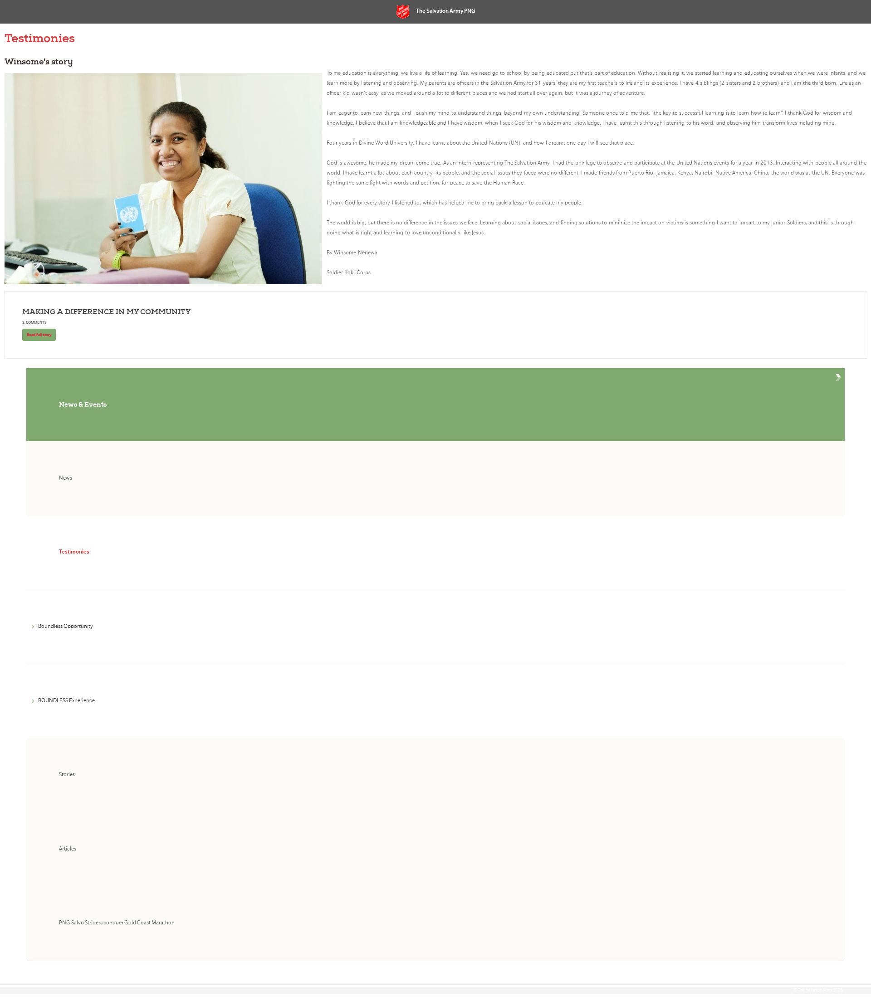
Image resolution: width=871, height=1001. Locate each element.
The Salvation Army (815, 990)
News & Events (83, 404)
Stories (67, 774)
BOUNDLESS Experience (66, 701)
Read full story (39, 335)
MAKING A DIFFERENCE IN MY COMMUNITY (106, 311)
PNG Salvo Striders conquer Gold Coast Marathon (117, 923)
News (65, 478)
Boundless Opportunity (65, 626)
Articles (67, 849)
